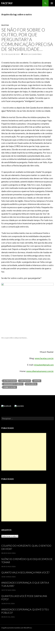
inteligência (31, 384)
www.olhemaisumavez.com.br (40, 371)
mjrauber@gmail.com (44, 364)
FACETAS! (7, 3)
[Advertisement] (23, 451)
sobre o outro (10, 387)
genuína (37, 381)
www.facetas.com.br (44, 358)
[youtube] (19, 406)
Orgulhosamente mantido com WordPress (16, 628)
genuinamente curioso (13, 384)
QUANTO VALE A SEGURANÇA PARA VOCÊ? (25, 572)
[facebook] (6, 406)
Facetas (5, 25)
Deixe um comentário (32, 54)
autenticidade (10, 381)
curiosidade (25, 381)
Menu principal (52, 3)
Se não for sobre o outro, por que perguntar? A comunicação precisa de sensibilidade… (27, 39)
